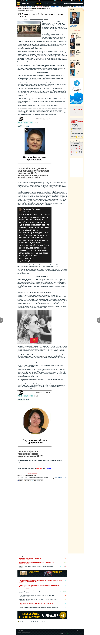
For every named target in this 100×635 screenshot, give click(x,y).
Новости (27, 10)
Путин (29, 202)
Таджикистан (43, 0)
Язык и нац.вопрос (55, 6)
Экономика (23, 6)
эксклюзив (45, 19)
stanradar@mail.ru (45, 8)
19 (75, 151)
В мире (68, 0)
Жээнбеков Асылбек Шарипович (78, 63)
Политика (18, 6)
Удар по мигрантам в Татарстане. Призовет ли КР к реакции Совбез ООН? (38, 599)
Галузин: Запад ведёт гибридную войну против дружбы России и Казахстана (38, 607)
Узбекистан (57, 0)
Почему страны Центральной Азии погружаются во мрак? (33, 591)
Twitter (43, 468)
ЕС (46, 356)
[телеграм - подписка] (76, 103)
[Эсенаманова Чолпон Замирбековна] (72, 76)
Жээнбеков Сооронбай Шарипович (78, 44)
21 (78, 151)
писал (50, 280)
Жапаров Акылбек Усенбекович (78, 36)
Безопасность (39, 6)
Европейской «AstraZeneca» (75, 125)
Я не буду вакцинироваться (77, 133)
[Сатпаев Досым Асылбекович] (72, 56)
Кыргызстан (36, 0)
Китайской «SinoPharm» (76, 128)
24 (71, 152)
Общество (29, 6)
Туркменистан (50, 0)
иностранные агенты (34, 19)
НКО (41, 346)
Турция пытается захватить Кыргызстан (30, 558)
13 (42, 621)
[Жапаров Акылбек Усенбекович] (72, 41)
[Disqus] (42, 503)
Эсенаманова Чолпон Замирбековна (78, 70)
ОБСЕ (42, 356)
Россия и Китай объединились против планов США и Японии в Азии (36, 595)
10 (35, 621)
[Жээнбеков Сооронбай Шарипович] (72, 48)
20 (76, 151)
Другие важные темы (79, 6)
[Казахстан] (64, 562)
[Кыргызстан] (48, 477)
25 (73, 152)
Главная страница (21, 10)
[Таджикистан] (65, 562)
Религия (33, 6)
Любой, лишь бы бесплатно (75, 132)
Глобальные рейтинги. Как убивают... (33, 572)
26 (75, 152)
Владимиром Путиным (32, 473)
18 (73, 151)
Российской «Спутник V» (77, 126)
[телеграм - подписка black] (42, 618)
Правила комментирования (23, 484)
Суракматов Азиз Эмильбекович (73, 26)
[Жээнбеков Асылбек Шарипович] (72, 68)
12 (75, 149)
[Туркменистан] (64, 566)
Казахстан (29, 0)
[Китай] (65, 595)
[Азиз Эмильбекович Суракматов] (75, 17)
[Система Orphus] (59, 481)
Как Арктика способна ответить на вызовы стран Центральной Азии (36, 566)
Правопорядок (46, 6)
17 (71, 151)
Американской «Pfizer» (76, 129)
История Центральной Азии (66, 6)
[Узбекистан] (65, 566)
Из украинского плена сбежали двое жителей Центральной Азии (36, 562)
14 (44, 621)
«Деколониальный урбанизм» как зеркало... (57, 572)
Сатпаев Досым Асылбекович (78, 51)
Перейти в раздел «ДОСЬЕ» (75, 30)
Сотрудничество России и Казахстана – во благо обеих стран (36, 603)
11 (37, 621)
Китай (63, 0)
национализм (41, 19)
